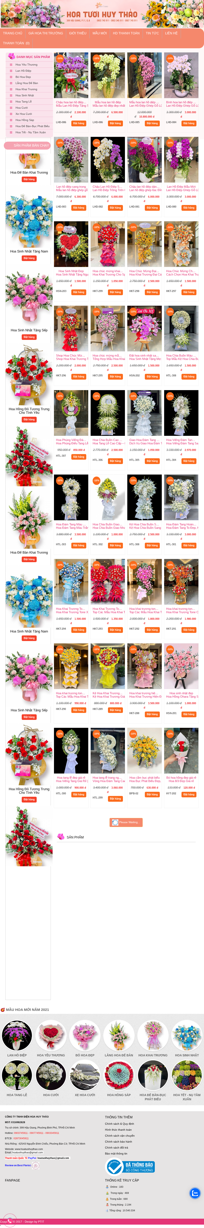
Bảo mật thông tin (116, 1153)
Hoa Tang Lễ (24, 101)
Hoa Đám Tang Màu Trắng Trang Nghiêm (72, 524)
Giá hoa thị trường (45, 33)
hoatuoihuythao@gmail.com (27, 1152)
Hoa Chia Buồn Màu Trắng (182, 355)
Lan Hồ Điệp (23, 70)
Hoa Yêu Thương (26, 64)
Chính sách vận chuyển (120, 1135)
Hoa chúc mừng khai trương (109, 271)
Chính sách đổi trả (116, 1147)
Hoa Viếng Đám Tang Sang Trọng (182, 440)
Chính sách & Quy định (119, 1123)
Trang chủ (12, 33)
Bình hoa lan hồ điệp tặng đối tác (182, 102)
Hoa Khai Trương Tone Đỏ (109, 608)
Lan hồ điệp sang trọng (71, 186)
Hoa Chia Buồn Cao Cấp (109, 440)
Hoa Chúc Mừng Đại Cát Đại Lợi (145, 271)
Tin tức (152, 33)
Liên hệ (171, 33)
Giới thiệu (77, 33)
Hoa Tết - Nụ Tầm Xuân (31, 132)
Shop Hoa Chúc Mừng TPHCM (72, 355)
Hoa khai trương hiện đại (145, 693)
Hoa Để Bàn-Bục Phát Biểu (33, 126)
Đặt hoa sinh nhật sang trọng (145, 355)
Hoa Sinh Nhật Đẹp (71, 271)
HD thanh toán (126, 33)
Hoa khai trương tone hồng (145, 608)
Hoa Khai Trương (26, 89)
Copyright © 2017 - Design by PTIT (22, 1221)
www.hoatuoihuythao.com (29, 1149)
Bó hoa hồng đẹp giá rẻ (181, 777)
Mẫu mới (100, 33)
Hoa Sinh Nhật (25, 95)
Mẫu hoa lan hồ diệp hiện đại (145, 102)
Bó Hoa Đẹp (23, 76)
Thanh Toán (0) (16, 43)
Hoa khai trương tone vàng (72, 693)
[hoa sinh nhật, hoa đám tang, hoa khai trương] (35, 1165)
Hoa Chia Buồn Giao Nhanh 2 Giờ (109, 524)
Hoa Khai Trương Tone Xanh (72, 608)
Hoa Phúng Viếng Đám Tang (72, 440)
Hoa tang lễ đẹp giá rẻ (71, 777)
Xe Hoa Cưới (24, 113)
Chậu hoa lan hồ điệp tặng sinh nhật (72, 102)
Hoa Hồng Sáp (25, 120)
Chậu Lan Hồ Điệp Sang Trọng (109, 186)
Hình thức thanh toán (118, 1129)
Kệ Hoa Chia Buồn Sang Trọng (145, 524)
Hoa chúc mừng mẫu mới (109, 355)
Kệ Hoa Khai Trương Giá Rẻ (109, 693)
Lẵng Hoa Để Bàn (27, 83)
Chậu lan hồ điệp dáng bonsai (145, 186)
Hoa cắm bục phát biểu (144, 777)
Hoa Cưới (22, 107)
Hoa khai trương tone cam (182, 608)
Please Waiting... (129, 822)
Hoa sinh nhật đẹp (181, 693)
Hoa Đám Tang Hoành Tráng (182, 524)
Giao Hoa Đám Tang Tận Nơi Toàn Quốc (145, 440)
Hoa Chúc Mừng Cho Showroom (182, 271)
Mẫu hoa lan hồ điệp (108, 102)
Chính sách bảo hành (118, 1141)
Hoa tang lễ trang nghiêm (109, 777)
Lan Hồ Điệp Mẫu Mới (181, 186)
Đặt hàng (29, 153)
